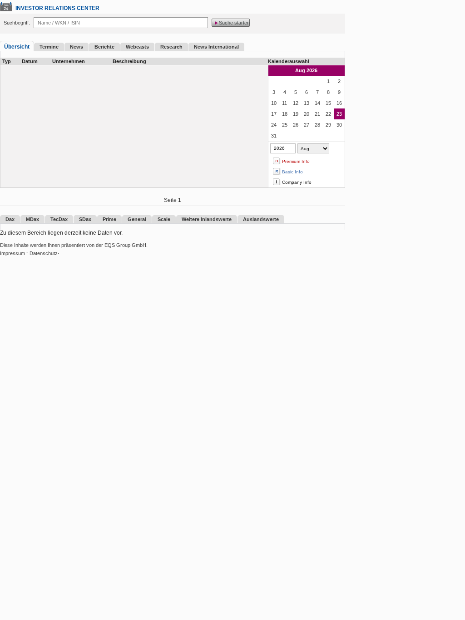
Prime (109, 219)
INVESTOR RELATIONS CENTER (57, 8)
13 (306, 103)
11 (284, 103)
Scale (164, 219)
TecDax (59, 219)
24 (274, 125)
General (137, 219)
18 (284, 114)
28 (317, 125)
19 (295, 114)
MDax (32, 219)
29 (328, 125)
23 (339, 114)
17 (274, 114)
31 (274, 135)
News (76, 46)
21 (317, 114)
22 (328, 114)
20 (306, 114)
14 (317, 103)
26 (295, 125)
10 (274, 103)
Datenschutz (44, 253)
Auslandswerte (261, 219)
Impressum (12, 253)
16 (339, 103)
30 (339, 125)
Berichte (104, 46)
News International (216, 46)
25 (284, 125)
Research (171, 46)
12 (295, 103)
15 (328, 103)
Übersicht (17, 47)
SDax (85, 219)
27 (306, 125)
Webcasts (137, 46)
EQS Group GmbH (125, 245)
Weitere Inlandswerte (207, 219)
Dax (10, 219)
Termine (49, 46)
